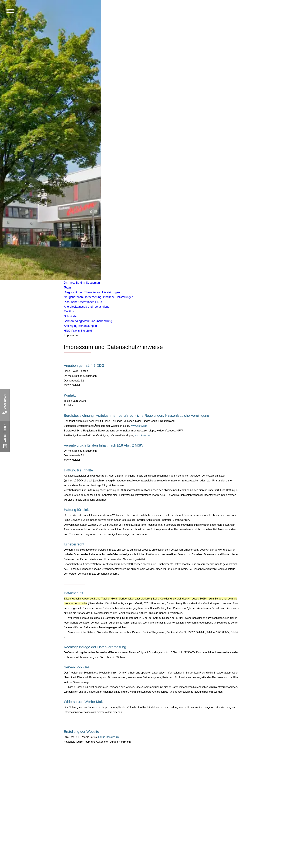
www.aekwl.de (139, 425)
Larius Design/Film (109, 736)
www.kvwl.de (142, 435)
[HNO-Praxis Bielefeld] (151, 137)
